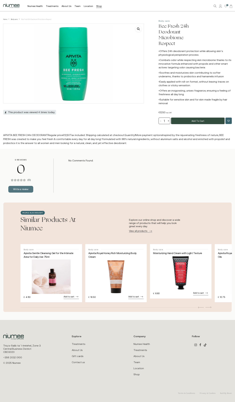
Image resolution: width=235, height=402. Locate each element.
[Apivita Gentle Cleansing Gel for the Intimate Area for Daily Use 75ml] (51, 276)
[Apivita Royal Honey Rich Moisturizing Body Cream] (116, 276)
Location (138, 368)
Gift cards (77, 356)
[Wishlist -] (225, 6)
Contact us (78, 362)
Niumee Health (141, 343)
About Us (77, 350)
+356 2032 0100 (12, 357)
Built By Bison (226, 393)
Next (208, 307)
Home (5, 19)
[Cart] (230, 6)
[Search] (215, 6)
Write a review (20, 189)
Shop (136, 374)
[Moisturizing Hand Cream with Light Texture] (180, 273)
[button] (138, 29)
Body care (14, 19)
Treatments (78, 343)
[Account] (221, 6)
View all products (138, 231)
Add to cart (198, 121)
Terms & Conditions (186, 393)
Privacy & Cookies (208, 393)
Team (136, 362)
